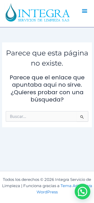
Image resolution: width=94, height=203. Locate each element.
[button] (84, 10)
